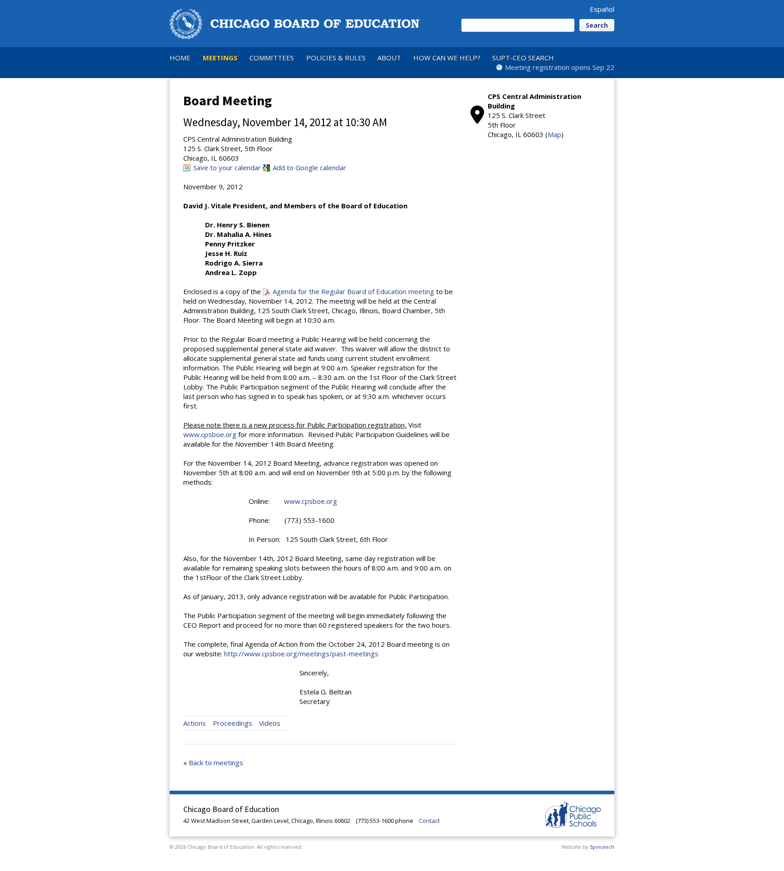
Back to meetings (216, 762)
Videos (269, 723)
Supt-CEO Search (523, 57)
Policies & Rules (336, 57)
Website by (588, 846)
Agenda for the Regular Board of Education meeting (353, 291)
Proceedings (232, 723)
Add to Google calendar (309, 167)
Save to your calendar (227, 167)
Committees (272, 57)
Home (180, 57)
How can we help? (446, 57)
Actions (194, 723)
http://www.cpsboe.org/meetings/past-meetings (301, 653)
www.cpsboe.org (209, 434)
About (389, 57)
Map (554, 134)
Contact (429, 821)
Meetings (220, 57)
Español (602, 9)
